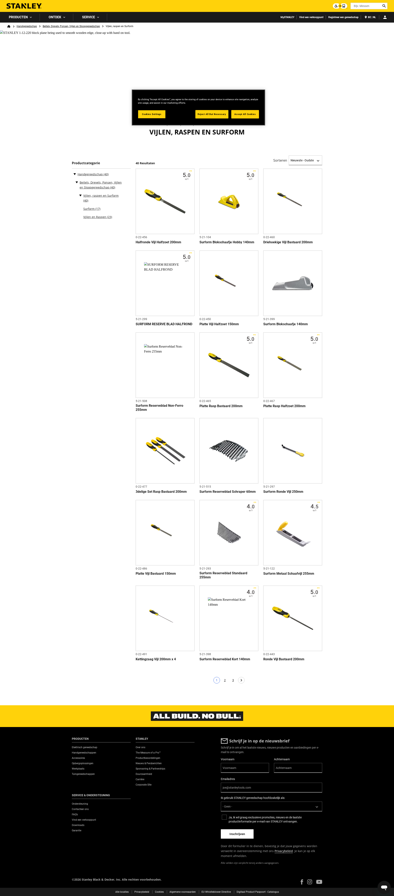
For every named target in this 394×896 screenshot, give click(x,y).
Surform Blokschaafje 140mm (285, 324)
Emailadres (228, 779)
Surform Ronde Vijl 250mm (283, 492)
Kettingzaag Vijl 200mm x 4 (156, 659)
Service (88, 17)
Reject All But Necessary (212, 114)
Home (9, 26)
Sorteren (280, 160)
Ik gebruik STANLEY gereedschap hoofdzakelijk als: (253, 798)
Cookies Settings (151, 114)
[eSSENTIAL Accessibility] (340, 6)
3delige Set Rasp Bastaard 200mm (161, 492)
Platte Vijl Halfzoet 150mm (219, 324)
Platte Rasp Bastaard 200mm (221, 406)
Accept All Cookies (245, 114)
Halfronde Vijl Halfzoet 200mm (158, 242)
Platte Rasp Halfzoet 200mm (284, 406)
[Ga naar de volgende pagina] (241, 680)
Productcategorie (86, 163)
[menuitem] (20, 17)
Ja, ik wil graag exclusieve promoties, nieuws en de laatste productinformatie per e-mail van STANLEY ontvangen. (265, 819)
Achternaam (282, 759)
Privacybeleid (284, 851)
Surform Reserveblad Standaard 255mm (223, 575)
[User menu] (385, 17)
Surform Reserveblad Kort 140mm (224, 659)
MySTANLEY (287, 17)
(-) (75, 174)
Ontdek (55, 17)
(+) (77, 182)
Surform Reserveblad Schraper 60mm (227, 492)
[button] (302, 882)
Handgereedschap (27, 26)
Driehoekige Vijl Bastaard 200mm (288, 242)
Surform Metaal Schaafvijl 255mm (288, 574)
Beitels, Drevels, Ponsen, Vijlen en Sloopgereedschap (71, 26)
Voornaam (227, 759)
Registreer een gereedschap (343, 17)
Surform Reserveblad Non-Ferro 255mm (159, 408)
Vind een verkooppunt (311, 17)
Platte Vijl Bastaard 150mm (156, 574)
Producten (18, 17)
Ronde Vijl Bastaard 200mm (283, 659)
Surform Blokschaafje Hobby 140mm (226, 242)
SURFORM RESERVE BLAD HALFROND (164, 324)
